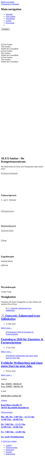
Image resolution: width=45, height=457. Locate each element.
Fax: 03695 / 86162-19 (12, 386)
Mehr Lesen (6, 328)
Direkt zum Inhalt (7, 2)
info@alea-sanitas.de (11, 395)
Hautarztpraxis (8, 226)
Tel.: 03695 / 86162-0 (11, 384)
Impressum (10, 450)
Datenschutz (10, 454)
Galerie (8, 21)
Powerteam (10, 23)
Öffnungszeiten (11, 447)
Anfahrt (9, 445)
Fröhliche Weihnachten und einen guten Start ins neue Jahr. (22, 364)
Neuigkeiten (10, 19)
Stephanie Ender (7, 231)
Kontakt (9, 452)
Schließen (5, 29)
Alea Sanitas (10, 16)
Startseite (9, 14)
